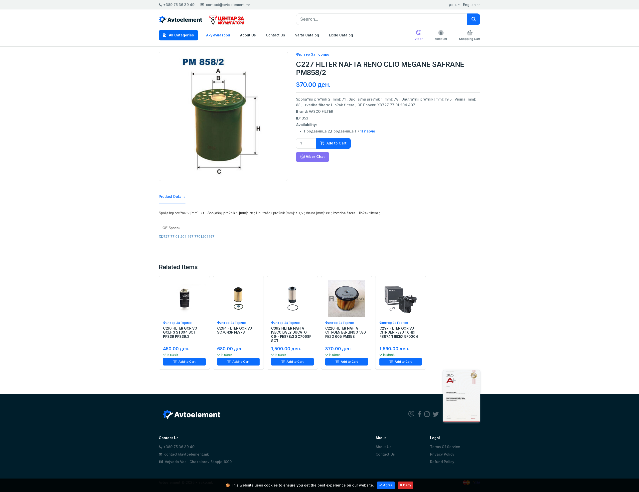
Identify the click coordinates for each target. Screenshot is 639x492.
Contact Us (275, 35)
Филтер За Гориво (312, 54)
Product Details (172, 196)
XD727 (164, 236)
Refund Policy (442, 462)
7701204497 (204, 236)
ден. (453, 4)
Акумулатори (218, 35)
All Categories (181, 35)
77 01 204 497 (181, 236)
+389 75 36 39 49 (178, 4)
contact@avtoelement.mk (228, 4)
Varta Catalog (307, 35)
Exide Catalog (341, 35)
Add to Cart (335, 143)
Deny (407, 485)
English (469, 4)
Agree (388, 485)
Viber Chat (315, 156)
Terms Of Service (445, 447)
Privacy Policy (442, 454)
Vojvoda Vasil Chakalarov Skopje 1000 (198, 462)
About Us (248, 35)
